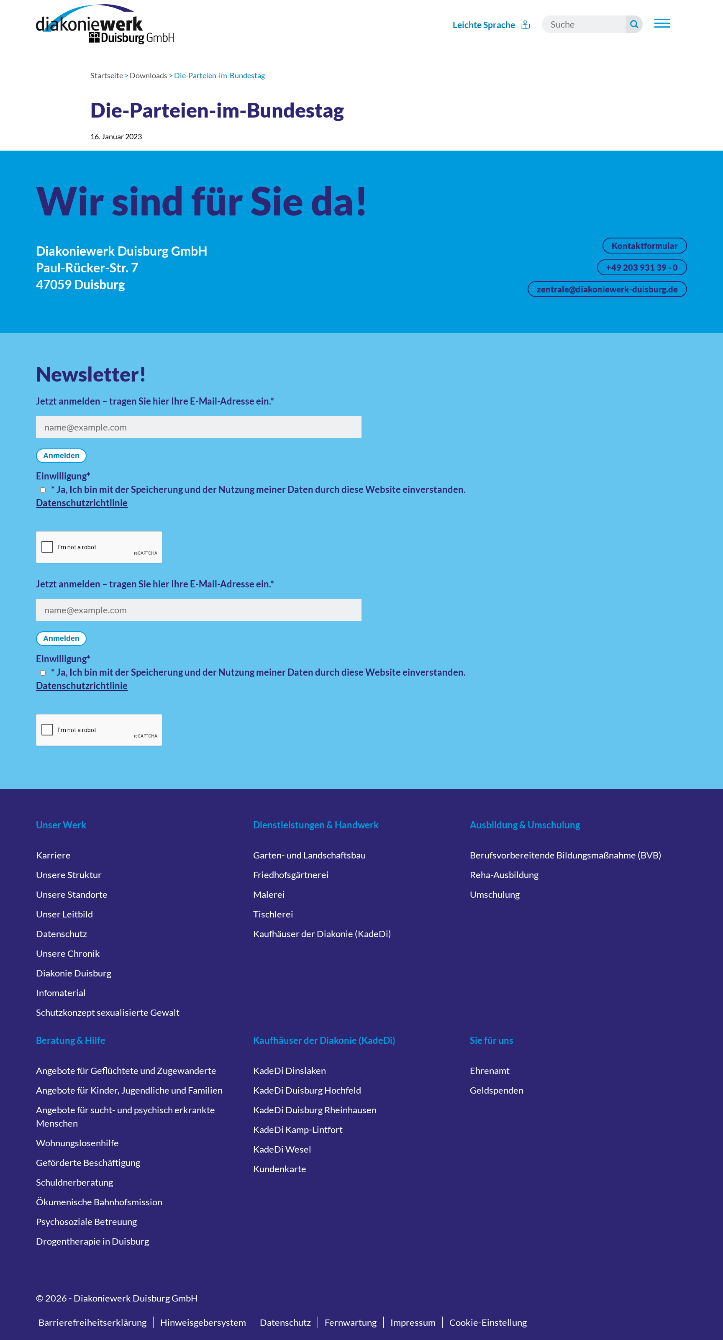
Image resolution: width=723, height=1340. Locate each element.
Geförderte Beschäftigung (88, 1162)
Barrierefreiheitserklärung (92, 1322)
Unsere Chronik (68, 953)
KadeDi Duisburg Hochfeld (307, 1090)
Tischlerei (273, 914)
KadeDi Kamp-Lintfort (298, 1129)
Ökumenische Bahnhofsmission (99, 1201)
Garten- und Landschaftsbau (309, 855)
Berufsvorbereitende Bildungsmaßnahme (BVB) (565, 855)
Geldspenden (496, 1090)
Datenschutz (61, 933)
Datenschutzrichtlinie (82, 502)
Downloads (148, 75)
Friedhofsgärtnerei (291, 874)
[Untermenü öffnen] (662, 23)
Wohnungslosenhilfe (77, 1142)
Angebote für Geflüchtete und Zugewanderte (126, 1070)
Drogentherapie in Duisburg (92, 1241)
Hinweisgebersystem (203, 1322)
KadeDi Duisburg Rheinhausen (315, 1109)
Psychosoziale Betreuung (86, 1221)
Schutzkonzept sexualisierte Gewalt (107, 1012)
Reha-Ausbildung (504, 874)
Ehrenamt (490, 1070)
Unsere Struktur (69, 874)
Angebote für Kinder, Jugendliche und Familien (129, 1090)
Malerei (269, 894)
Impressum (413, 1322)
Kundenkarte (279, 1168)
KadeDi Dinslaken (289, 1070)
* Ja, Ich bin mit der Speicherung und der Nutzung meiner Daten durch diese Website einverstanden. (258, 489)
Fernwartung (351, 1322)
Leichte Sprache (485, 24)
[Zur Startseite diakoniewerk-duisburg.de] (105, 24)
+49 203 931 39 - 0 (642, 267)
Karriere (53, 855)
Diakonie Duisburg (73, 973)
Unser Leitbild (64, 914)
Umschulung (495, 894)
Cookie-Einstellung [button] (488, 1322)
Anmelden (61, 455)
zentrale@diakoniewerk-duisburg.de (607, 289)
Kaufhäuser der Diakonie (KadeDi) (322, 933)
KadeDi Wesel (282, 1149)
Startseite (106, 75)
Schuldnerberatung (74, 1182)
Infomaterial (61, 992)
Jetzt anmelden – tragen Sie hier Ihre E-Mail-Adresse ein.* (155, 401)
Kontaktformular (645, 246)
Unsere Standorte (72, 894)
